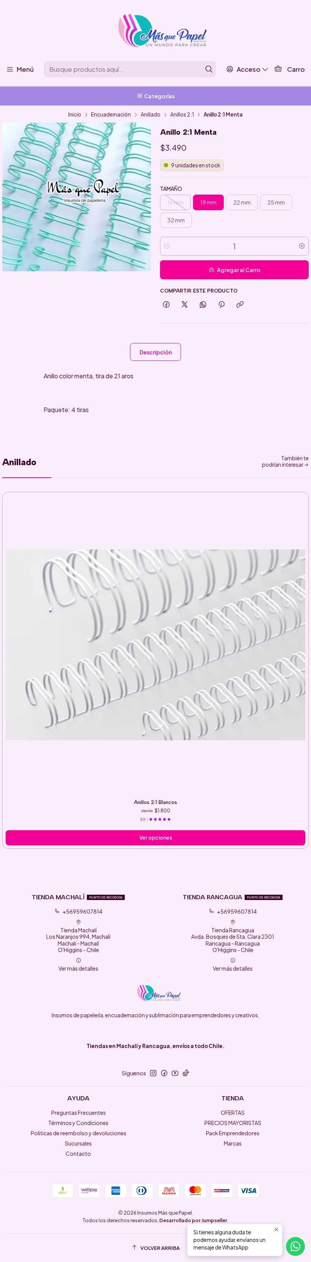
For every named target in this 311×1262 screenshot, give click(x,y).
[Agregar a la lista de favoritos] (299, 638)
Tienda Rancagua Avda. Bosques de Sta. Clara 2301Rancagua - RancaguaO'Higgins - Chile (232, 940)
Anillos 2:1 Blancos (155, 802)
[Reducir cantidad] (166, 246)
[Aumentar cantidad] (301, 246)
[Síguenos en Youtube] (175, 1073)
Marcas (233, 1143)
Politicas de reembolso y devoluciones (78, 1133)
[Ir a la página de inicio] (155, 32)
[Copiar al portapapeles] (240, 305)
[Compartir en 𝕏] (184, 305)
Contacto (78, 1153)
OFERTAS (233, 1112)
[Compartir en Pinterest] (221, 305)
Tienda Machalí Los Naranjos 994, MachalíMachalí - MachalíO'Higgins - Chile (78, 940)
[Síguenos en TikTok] (186, 1073)
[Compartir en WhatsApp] (203, 305)
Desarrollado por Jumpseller (193, 1220)
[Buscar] (209, 69)
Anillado (150, 114)
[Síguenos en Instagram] (153, 1073)
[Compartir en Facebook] (166, 305)
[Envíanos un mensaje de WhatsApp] (295, 1246)
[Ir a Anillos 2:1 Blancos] (155, 645)
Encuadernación (111, 114)
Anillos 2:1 (182, 114)
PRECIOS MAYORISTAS (232, 1122)
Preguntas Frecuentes (78, 1112)
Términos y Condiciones (78, 1122)
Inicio (74, 114)
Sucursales (78, 1143)
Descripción (156, 352)
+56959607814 (82, 911)
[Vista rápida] (299, 649)
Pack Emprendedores (232, 1133)
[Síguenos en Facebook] (164, 1073)
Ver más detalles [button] (78, 968)
